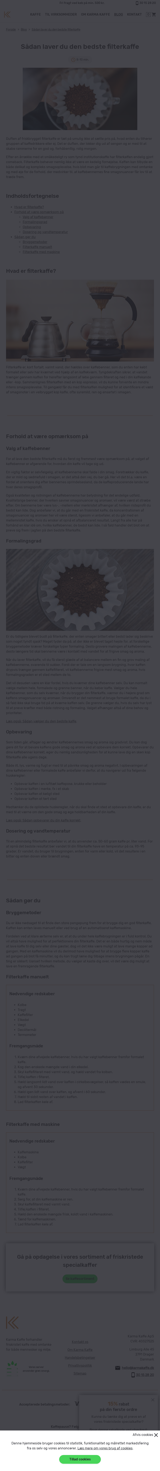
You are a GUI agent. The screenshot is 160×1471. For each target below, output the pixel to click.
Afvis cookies (143, 1435)
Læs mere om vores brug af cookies (105, 1448)
